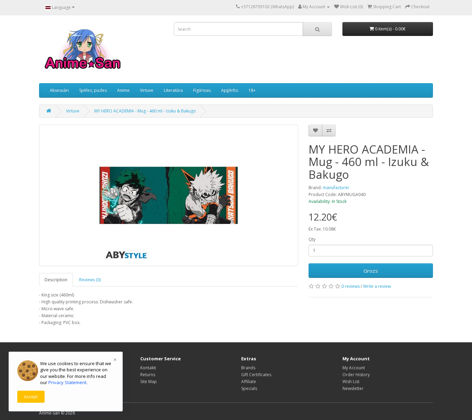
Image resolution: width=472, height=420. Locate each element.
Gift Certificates (256, 375)
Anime (123, 90)
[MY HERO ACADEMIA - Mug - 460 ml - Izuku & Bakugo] (168, 195)
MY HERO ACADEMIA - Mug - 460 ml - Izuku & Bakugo (145, 111)
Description (56, 280)
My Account (353, 368)
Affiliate (248, 381)
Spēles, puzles (93, 90)
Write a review (377, 286)
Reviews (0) (90, 280)
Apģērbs (229, 90)
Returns (147, 375)
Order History (356, 375)
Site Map (148, 381)
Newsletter (353, 388)
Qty (312, 239)
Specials (249, 388)
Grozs (371, 270)
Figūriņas (202, 90)
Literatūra (173, 90)
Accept (31, 397)
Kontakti (148, 368)
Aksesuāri (59, 90)
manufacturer (336, 188)
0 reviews (350, 286)
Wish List (350, 381)
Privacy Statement (67, 382)
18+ (252, 90)
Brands (248, 368)
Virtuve (146, 90)
